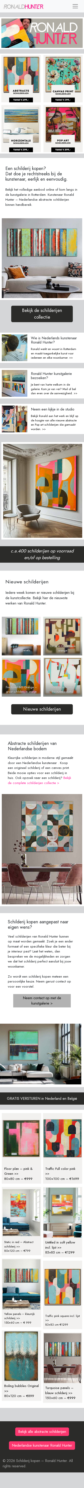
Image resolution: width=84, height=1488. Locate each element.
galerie (35, 389)
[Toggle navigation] (75, 6)
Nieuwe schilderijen (42, 709)
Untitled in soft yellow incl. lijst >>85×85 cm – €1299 (60, 1247)
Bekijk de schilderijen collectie (42, 313)
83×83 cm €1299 (56, 1324)
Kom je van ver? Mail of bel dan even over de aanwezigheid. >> (54, 391)
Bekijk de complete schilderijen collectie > (39, 780)
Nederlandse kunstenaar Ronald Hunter (42, 1445)
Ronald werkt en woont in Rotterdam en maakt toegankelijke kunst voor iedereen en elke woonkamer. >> (53, 353)
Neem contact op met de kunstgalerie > (42, 1000)
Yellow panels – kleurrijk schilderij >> (19, 1316)
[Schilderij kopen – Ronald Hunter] (23, 6)
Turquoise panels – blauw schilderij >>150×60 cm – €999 (60, 1392)
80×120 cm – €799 (17, 1251)
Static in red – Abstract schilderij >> (18, 1244)
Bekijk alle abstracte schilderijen (42, 1431)
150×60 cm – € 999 (17, 1322)
